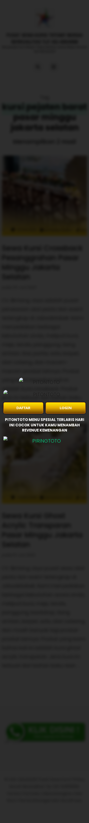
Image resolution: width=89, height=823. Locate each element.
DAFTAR (23, 407)
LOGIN (66, 407)
